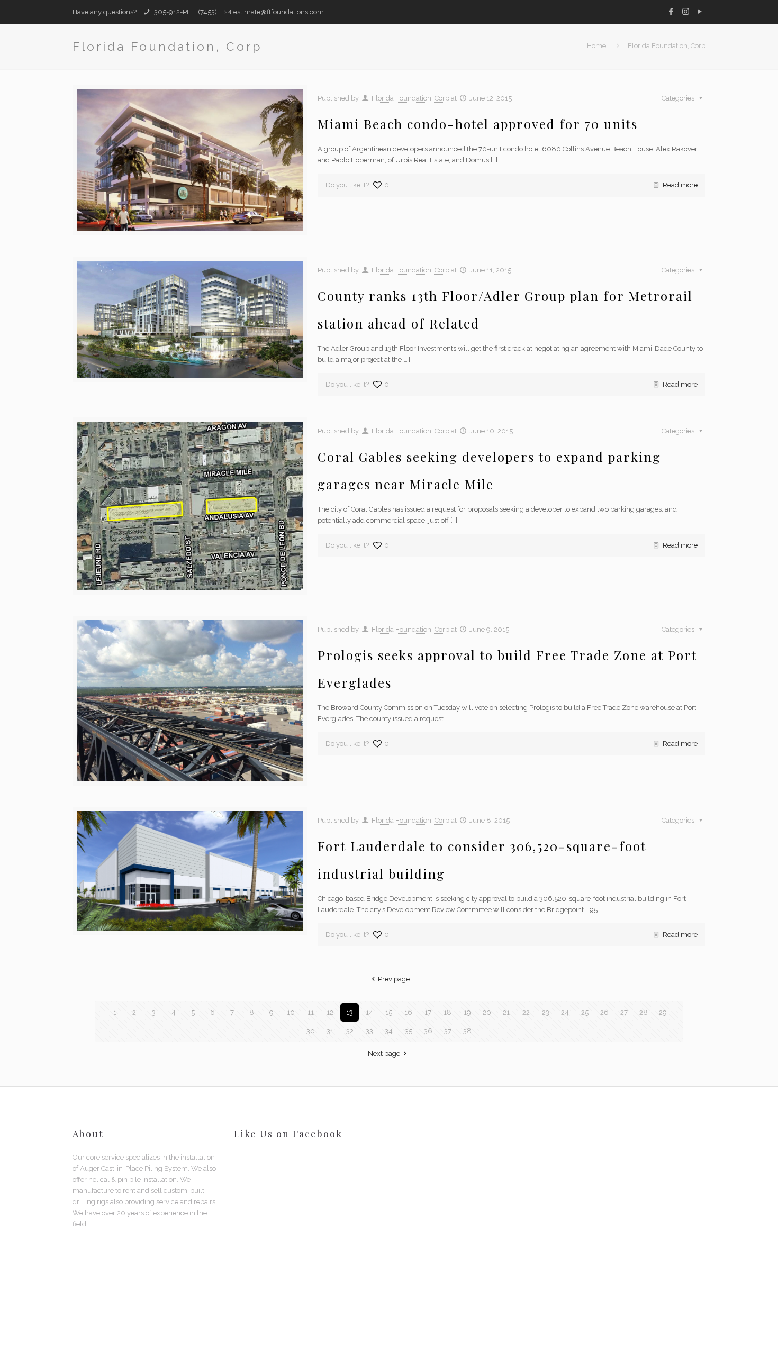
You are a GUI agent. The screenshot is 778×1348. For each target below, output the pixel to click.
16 (408, 1012)
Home (596, 46)
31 (330, 1031)
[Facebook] (671, 11)
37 (447, 1031)
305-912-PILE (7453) (184, 12)
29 (663, 1012)
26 (604, 1012)
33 (369, 1031)
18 (447, 1012)
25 (585, 1012)
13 (349, 1012)
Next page (384, 1054)
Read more (680, 185)
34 (389, 1031)
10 (291, 1012)
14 (369, 1012)
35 (408, 1031)
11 (310, 1012)
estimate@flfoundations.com (278, 12)
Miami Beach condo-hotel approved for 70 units (478, 123)
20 (487, 1012)
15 (388, 1012)
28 (643, 1012)
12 (330, 1012)
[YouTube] (699, 11)
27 (624, 1012)
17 (427, 1012)
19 (467, 1012)
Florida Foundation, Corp (666, 46)
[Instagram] (685, 11)
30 (310, 1031)
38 (467, 1031)
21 (506, 1012)
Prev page (394, 979)
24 (565, 1012)
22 (526, 1012)
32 (350, 1031)
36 (428, 1031)
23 (545, 1012)
